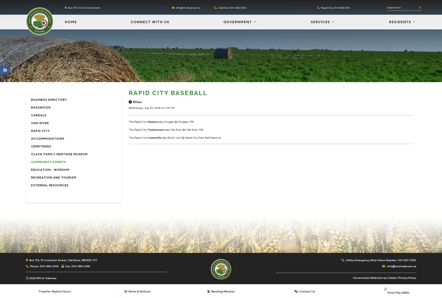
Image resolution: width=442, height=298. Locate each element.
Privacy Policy (407, 278)
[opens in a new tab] (4, 70)
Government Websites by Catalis (375, 278)
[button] (419, 8)
